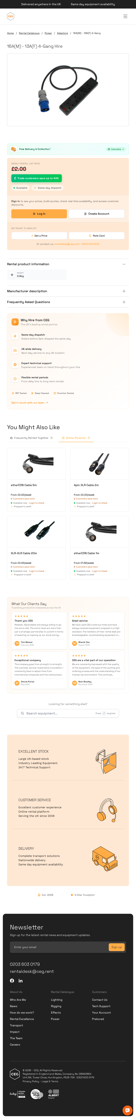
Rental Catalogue (29, 33)
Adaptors (62, 33)
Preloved (98, 1019)
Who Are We (18, 1000)
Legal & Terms (50, 1081)
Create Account (98, 214)
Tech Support (101, 1006)
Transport (16, 1025)
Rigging (56, 1006)
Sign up (117, 947)
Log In (41, 214)
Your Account (101, 1012)
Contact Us (99, 1000)
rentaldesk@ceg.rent (67, 244)
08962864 (85, 1073)
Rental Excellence (22, 1019)
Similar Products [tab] (78, 437)
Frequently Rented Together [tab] (33, 437)
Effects (56, 1012)
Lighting (56, 1000)
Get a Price (39, 235)
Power (48, 33)
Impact (14, 1032)
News (13, 1006)
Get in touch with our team (28, 402)
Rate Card (99, 235)
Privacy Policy (31, 1081)
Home (10, 33)
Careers (15, 1044)
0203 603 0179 (90, 244)
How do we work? (22, 1012)
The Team (16, 1038)
